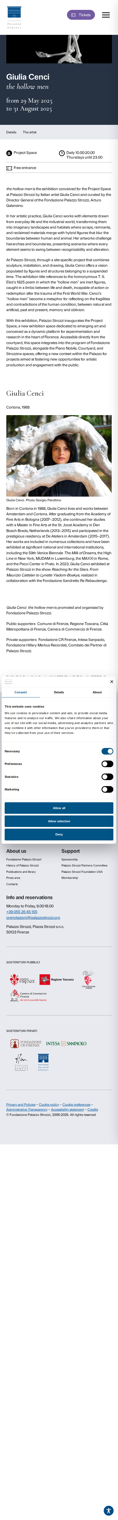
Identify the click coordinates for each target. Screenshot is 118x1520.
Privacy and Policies (20, 1105)
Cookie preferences (76, 1105)
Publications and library (21, 872)
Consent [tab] (21, 692)
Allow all (59, 808)
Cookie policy (49, 1105)
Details (11, 132)
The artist (29, 132)
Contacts (12, 884)
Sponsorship (69, 859)
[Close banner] (111, 681)
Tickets (85, 15)
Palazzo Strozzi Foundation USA (82, 872)
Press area (13, 878)
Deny (59, 834)
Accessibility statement (67, 1109)
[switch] (107, 764)
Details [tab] (59, 692)
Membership (69, 878)
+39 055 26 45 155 (21, 912)
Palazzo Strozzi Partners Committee (84, 865)
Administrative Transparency (26, 1109)
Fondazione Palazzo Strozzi (23, 859)
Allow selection (59, 821)
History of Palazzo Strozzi (22, 865)
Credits (93, 1109)
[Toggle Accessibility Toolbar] (108, 1510)
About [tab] (97, 692)
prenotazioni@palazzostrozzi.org (33, 917)
